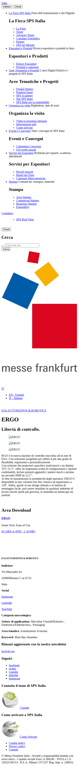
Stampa (13, 181)
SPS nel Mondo (25, 45)
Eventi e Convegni (19, 130)
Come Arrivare (28, 736)
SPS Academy (24, 95)
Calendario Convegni (28, 146)
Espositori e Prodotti (20, 48)
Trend (19, 31)
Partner (20, 41)
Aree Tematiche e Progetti (24, 70)
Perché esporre (24, 171)
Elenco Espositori (26, 63)
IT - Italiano (16, 398)
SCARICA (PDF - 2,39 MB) (18, 531)
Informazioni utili (26, 124)
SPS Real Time (25, 219)
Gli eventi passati (26, 149)
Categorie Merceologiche (30, 178)
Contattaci (7, 213)
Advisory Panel (25, 35)
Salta (4, 3)
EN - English (16, 394)
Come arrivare (24, 127)
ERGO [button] (5, 518)
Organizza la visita (19, 105)
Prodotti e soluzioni (27, 67)
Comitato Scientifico (28, 38)
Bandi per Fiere (25, 175)
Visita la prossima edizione (31, 121)
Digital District (24, 89)
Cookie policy (17, 743)
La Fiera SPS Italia (20, 13)
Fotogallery (22, 207)
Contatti (24, 707)
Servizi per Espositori (21, 153)
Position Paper (24, 92)
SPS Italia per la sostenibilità (32, 102)
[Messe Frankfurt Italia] (39, 347)
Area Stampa (23, 197)
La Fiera (21, 28)
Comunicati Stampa (27, 200)
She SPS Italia (24, 98)
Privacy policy (17, 746)
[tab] (39, 518)
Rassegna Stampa (26, 203)
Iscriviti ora (8, 651)
